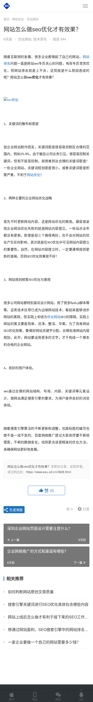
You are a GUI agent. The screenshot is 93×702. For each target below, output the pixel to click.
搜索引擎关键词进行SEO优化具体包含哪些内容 (48, 604)
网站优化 (33, 175)
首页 (6, 19)
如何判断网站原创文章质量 (31, 591)
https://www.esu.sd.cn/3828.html (48, 472)
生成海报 (15, 509)
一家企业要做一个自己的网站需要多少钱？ (44, 642)
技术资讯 (40, 39)
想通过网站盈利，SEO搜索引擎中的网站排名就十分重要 (48, 629)
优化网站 (24, 39)
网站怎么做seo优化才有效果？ (29, 466)
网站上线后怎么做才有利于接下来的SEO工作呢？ (48, 617)
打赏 (82, 508)
